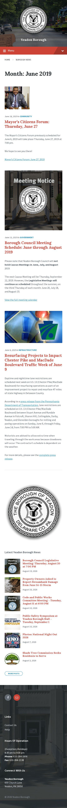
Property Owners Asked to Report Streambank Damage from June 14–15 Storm (40, 582)
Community (26, 116)
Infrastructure (28, 350)
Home (7, 59)
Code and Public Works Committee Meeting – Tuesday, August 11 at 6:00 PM (42, 600)
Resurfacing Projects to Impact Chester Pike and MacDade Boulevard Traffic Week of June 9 (33, 362)
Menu (11, 50)
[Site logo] (33, 34)
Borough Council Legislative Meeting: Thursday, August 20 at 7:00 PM (41, 563)
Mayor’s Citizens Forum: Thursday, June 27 (27, 124)
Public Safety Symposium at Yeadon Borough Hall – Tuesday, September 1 (40, 618)
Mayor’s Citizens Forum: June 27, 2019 (25, 159)
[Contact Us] (17, 697)
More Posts (13, 673)
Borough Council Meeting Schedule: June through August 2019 (33, 247)
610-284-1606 (20, 756)
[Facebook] (8, 697)
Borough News (23, 59)
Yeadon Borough (33, 40)
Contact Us (11, 725)
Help (7, 729)
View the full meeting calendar (21, 299)
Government (27, 237)
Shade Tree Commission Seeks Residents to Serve (42, 654)
